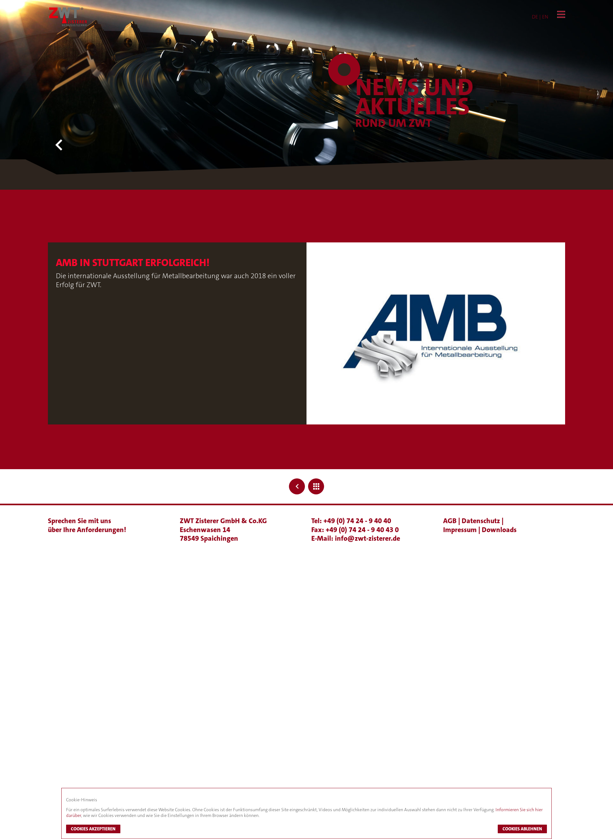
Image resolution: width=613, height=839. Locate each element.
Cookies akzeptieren (93, 829)
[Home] (68, 16)
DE (535, 16)
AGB (450, 520)
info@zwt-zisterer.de (367, 538)
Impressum (460, 529)
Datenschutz (482, 520)
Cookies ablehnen (522, 829)
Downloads (499, 529)
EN (545, 16)
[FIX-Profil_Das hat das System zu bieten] (297, 486)
